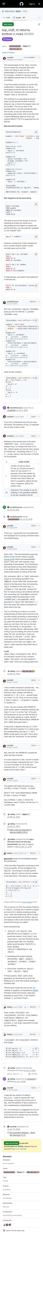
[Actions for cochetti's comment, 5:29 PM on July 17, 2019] (38, 416)
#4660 (35, 990)
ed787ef (10, 1081)
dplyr (18, 11)
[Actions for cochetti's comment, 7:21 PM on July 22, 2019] (38, 525)
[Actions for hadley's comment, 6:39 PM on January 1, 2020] (38, 1007)
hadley (9, 853)
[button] (36, 132)
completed (11, 410)
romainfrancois (12, 302)
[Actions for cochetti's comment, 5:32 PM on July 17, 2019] (38, 436)
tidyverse (9, 11)
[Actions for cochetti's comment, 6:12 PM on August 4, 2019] (38, 547)
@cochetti (8, 859)
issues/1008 (9, 559)
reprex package (27, 902)
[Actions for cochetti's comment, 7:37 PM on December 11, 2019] (38, 778)
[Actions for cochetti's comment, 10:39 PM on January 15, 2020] (38, 1087)
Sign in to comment (19, 1149)
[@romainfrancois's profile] (4, 302)
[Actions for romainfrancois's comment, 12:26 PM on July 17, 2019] (38, 301)
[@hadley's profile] (4, 853)
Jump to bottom (8, 52)
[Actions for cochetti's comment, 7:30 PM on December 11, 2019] (38, 745)
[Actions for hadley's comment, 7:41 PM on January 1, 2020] (38, 1034)
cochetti (10, 57)
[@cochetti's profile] (4, 58)
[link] (14, 407)
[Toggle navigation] (3, 3)
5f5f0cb (34, 1074)
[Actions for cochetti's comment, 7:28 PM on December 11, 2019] (38, 680)
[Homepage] (21, 4)
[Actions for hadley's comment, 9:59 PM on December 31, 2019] (38, 853)
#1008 (31, 557)
